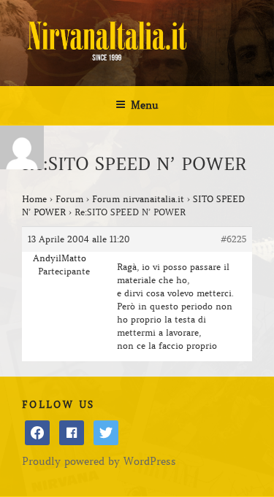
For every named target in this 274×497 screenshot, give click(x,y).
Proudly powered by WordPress (99, 461)
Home (34, 198)
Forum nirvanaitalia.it (138, 198)
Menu (145, 105)
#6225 (233, 239)
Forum (69, 198)
